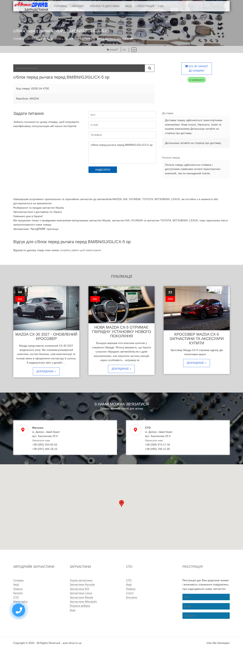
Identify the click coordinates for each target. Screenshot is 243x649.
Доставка (167, 113)
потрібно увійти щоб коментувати (80, 250)
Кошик (113, 50)
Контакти (131, 597)
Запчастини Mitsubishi (83, 601)
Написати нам (41, 440)
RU (124, 50)
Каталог (78, 6)
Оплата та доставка (104, 6)
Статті (129, 593)
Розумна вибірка (80, 605)
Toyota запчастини (81, 580)
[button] (121, 503)
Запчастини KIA (51, 39)
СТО (16, 597)
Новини (18, 588)
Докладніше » (46, 371)
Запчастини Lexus (81, 593)
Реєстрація (145, 6)
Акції (128, 6)
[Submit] (149, 68)
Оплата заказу (171, 157)
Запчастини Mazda (81, 597)
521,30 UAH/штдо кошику (198, 68)
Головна (60, 6)
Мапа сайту (20, 601)
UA (161, 6)
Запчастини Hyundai (82, 584)
